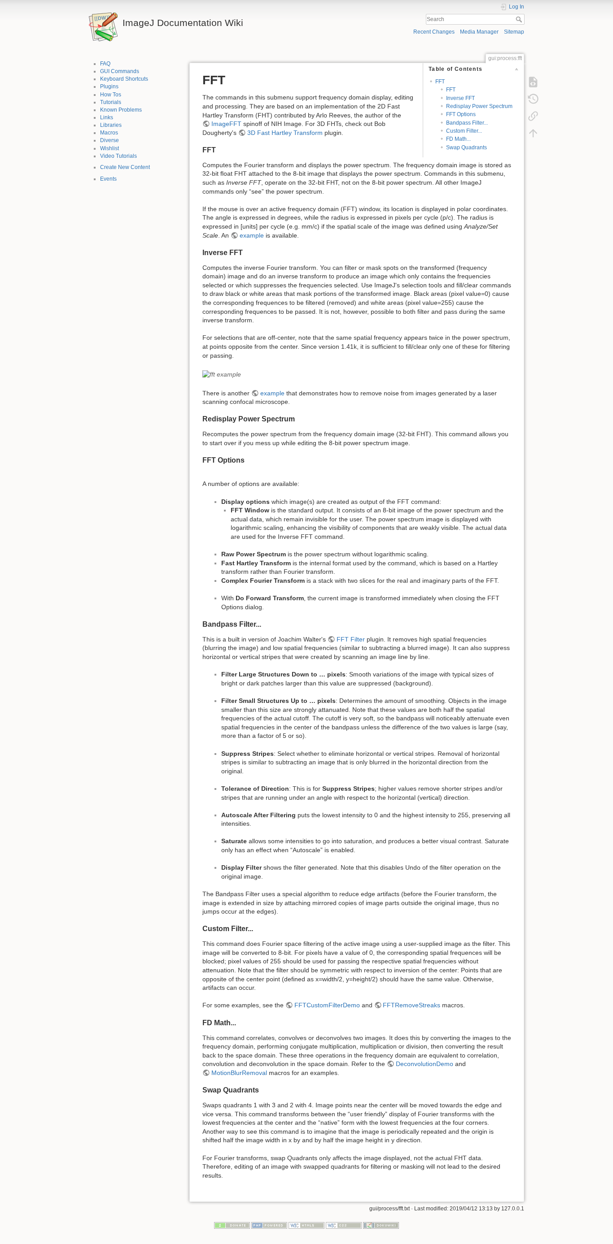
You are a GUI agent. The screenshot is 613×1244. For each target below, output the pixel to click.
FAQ (105, 64)
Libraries (111, 125)
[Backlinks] (533, 115)
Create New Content (125, 167)
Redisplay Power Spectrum (479, 106)
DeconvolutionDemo (424, 1063)
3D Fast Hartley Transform (285, 132)
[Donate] (232, 1225)
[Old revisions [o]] (533, 98)
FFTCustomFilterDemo (327, 1005)
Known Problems (121, 110)
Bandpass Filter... (467, 123)
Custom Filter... (464, 131)
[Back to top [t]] (533, 132)
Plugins (109, 86)
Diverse (109, 140)
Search (520, 19)
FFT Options (461, 114)
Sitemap (514, 32)
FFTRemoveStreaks (411, 1005)
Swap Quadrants (466, 147)
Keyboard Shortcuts (124, 79)
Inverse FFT (460, 98)
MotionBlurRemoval (239, 1072)
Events (108, 179)
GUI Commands (119, 71)
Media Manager (479, 32)
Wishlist (109, 148)
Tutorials (110, 102)
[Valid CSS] (344, 1225)
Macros (109, 133)
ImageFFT (226, 123)
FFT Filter (351, 639)
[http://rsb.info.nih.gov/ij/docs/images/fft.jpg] (221, 373)
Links (106, 117)
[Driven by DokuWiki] (381, 1225)
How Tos (110, 94)
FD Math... (458, 139)
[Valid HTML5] (306, 1225)
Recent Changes (434, 32)
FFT (440, 81)
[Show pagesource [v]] (533, 81)
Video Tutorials (118, 156)
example (252, 235)
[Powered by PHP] (269, 1225)
